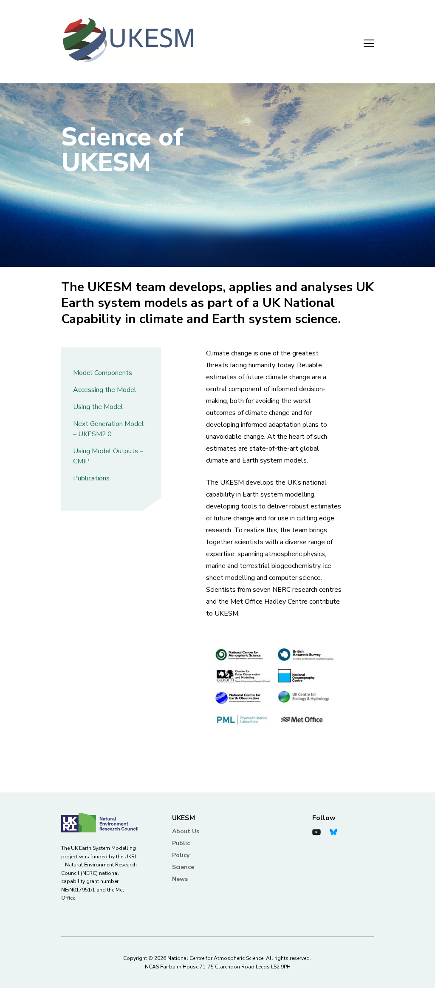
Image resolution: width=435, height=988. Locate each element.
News (180, 879)
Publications (91, 478)
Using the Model (98, 407)
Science (183, 867)
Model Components (102, 373)
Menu (363, 41)
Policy (180, 855)
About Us (185, 831)
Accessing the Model (104, 390)
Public (181, 843)
